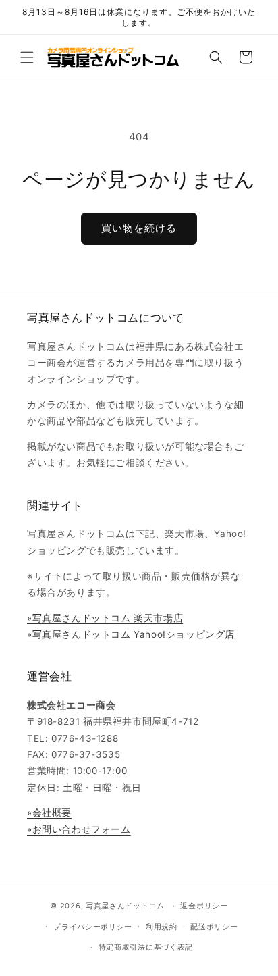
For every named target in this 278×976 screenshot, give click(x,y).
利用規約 (161, 926)
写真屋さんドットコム (125, 905)
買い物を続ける (139, 228)
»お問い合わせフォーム (79, 829)
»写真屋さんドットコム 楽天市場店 (105, 618)
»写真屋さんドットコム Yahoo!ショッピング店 (131, 634)
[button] (27, 57)
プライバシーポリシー (92, 926)
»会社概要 (49, 812)
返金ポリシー (203, 905)
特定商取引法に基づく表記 (146, 947)
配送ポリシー (214, 926)
